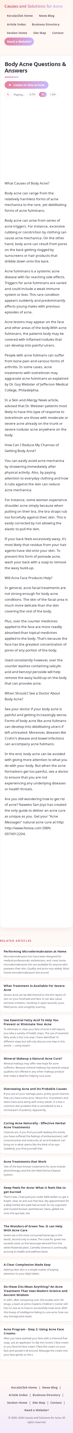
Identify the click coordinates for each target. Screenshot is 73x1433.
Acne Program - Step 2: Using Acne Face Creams (34, 1331)
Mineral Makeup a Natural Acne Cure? (33, 1058)
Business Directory (45, 24)
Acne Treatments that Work (25, 1161)
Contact (57, 33)
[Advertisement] (36, 139)
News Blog (46, 16)
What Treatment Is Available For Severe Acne (34, 988)
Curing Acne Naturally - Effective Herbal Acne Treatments (34, 1125)
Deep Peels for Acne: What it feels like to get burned (35, 1189)
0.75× (32, 94)
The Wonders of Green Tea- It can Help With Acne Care (33, 1228)
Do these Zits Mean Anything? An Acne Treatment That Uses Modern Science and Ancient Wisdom (36, 1290)
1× (42, 94)
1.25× (53, 94)
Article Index (16, 24)
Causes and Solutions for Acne (33, 6)
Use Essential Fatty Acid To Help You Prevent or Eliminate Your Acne (31, 1022)
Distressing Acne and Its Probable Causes (35, 1089)
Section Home (17, 33)
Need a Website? (19, 41)
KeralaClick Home (20, 16)
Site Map (39, 33)
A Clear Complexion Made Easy (27, 1264)
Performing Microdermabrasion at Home (35, 951)
